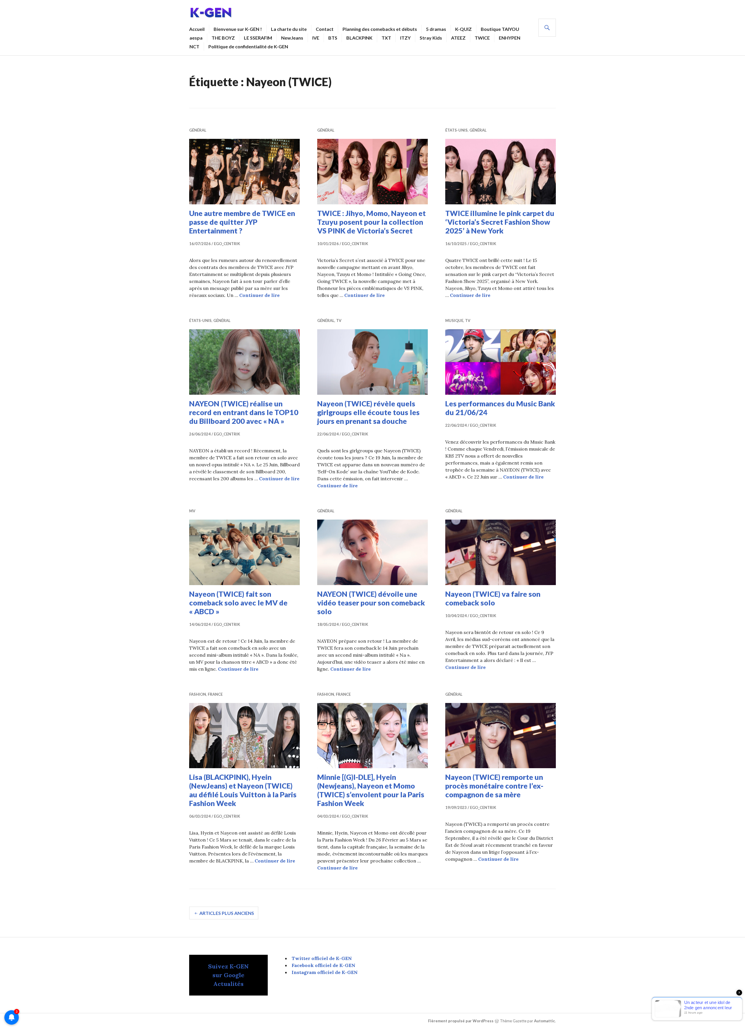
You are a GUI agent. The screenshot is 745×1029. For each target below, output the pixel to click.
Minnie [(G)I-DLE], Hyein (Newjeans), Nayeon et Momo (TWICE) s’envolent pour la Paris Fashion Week (370, 790)
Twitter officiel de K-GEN (322, 958)
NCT (194, 46)
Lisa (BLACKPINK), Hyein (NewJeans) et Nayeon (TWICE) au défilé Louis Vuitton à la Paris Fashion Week (243, 790)
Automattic (544, 1021)
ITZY (405, 37)
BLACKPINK (359, 37)
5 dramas (436, 29)
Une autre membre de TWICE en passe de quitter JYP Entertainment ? (242, 222)
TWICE (482, 37)
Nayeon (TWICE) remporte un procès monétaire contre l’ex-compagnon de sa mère (494, 786)
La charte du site (289, 29)
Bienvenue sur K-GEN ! (238, 29)
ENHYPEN (509, 37)
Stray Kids (431, 37)
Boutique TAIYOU (500, 29)
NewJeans (292, 37)
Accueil (197, 29)
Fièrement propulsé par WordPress (461, 1021)
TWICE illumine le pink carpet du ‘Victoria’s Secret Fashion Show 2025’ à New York (499, 222)
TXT (386, 37)
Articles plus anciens (226, 913)
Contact (325, 29)
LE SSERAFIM (258, 37)
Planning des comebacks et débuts (380, 29)
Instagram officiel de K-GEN (325, 972)
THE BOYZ (223, 37)
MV (192, 511)
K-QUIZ (463, 29)
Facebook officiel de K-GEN (323, 965)
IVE (315, 37)
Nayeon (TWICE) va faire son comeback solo (492, 598)
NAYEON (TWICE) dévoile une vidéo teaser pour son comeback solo (371, 602)
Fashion (197, 694)
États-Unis (456, 130)
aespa (196, 37)
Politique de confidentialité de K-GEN (248, 46)
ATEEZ (458, 37)
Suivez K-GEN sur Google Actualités (228, 975)
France (215, 694)
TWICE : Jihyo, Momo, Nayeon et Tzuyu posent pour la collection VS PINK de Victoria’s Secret (371, 222)
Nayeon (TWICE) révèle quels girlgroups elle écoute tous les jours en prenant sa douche (368, 412)
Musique (454, 320)
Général (197, 130)
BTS (332, 37)
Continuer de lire (259, 295)
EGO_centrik (227, 243)
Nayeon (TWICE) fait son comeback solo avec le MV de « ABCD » (238, 602)
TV (338, 320)
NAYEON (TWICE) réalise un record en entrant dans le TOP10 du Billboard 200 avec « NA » (243, 412)
